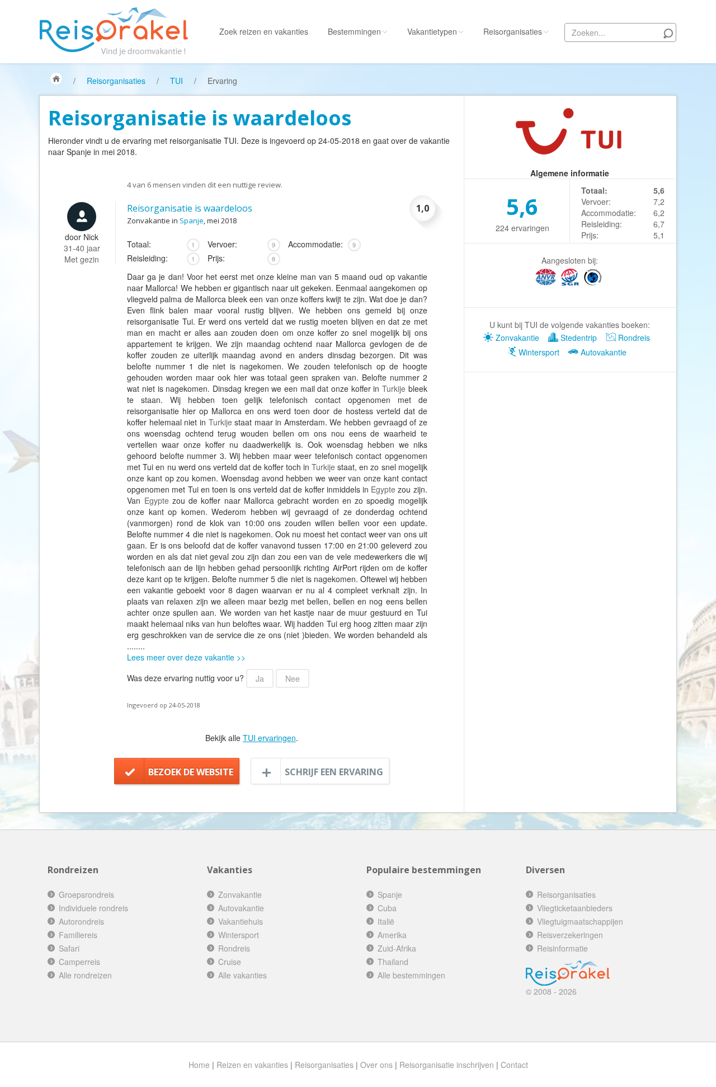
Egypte (383, 489)
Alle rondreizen (85, 975)
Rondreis (633, 337)
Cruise (229, 961)
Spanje (192, 220)
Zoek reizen (263, 31)
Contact (514, 1064)
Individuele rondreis (93, 907)
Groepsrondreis (86, 894)
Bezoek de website (190, 772)
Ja (260, 678)
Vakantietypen (432, 31)
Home (199, 1064)
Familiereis (78, 934)
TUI (176, 80)
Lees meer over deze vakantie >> (186, 657)
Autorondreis (81, 921)
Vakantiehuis (240, 921)
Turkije (394, 388)
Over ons (376, 1064)
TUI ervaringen (269, 737)
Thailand (393, 961)
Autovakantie (602, 352)
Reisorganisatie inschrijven (446, 1064)
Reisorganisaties (512, 31)
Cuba (387, 907)
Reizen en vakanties (252, 1064)
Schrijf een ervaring (334, 772)
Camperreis (79, 961)
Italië (386, 921)
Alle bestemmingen (411, 975)
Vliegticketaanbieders (575, 907)
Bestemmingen (354, 31)
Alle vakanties (242, 975)
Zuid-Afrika (397, 948)
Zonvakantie (516, 337)
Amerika (392, 934)
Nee (292, 678)
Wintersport (537, 352)
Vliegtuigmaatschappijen (580, 921)
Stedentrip (577, 337)
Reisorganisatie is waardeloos (189, 208)
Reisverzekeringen (570, 934)
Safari (69, 948)
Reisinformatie (562, 948)
